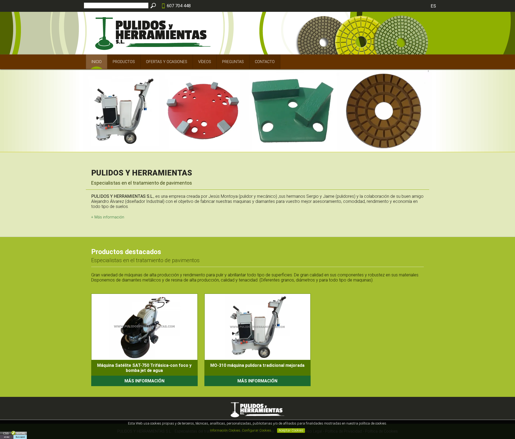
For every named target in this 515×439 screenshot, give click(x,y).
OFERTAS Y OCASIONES (166, 62)
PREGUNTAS (233, 62)
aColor (6, 437)
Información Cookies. (225, 430)
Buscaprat (20, 437)
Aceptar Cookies (291, 430)
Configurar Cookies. (257, 430)
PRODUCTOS (124, 62)
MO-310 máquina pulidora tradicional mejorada (257, 365)
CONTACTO (265, 62)
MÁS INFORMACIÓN (144, 380)
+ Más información (107, 217)
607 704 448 (179, 5)
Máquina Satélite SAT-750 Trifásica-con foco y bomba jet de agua (144, 368)
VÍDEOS (204, 62)
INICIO (96, 62)
